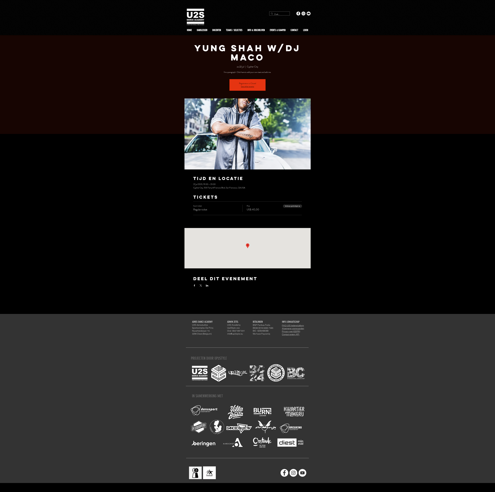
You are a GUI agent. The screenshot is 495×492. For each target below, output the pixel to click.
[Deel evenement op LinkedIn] (207, 285)
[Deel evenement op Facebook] (194, 285)
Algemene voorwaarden (293, 328)
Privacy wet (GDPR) (291, 331)
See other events (247, 86)
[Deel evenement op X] (201, 285)
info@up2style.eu (235, 333)
